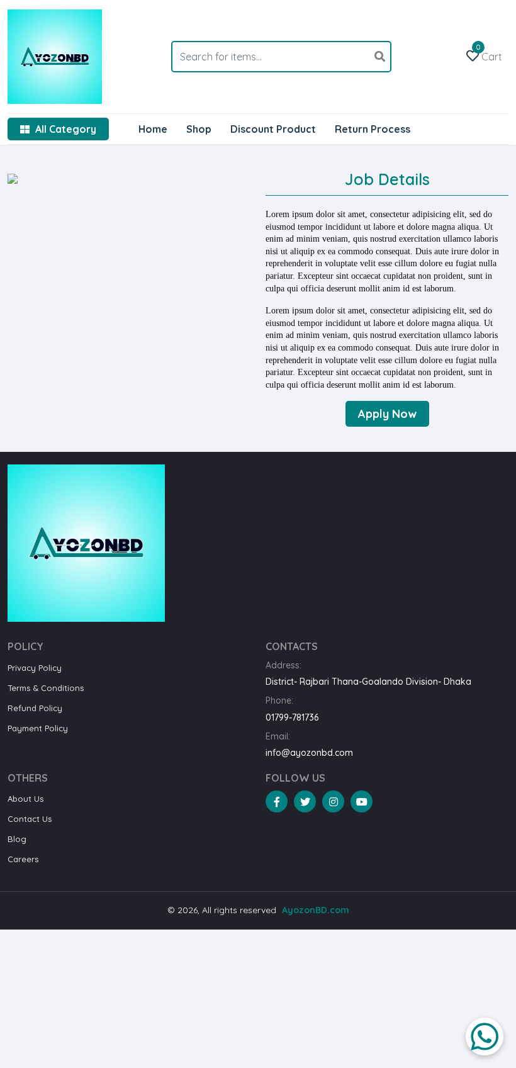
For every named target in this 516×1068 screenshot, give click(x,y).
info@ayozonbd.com (309, 752)
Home (152, 129)
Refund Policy (35, 708)
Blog (17, 839)
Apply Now (387, 414)
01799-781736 (292, 717)
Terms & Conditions (46, 688)
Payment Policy (38, 728)
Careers (23, 859)
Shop (198, 129)
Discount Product (273, 129)
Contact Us (30, 819)
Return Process (372, 129)
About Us (25, 799)
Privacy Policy (35, 668)
